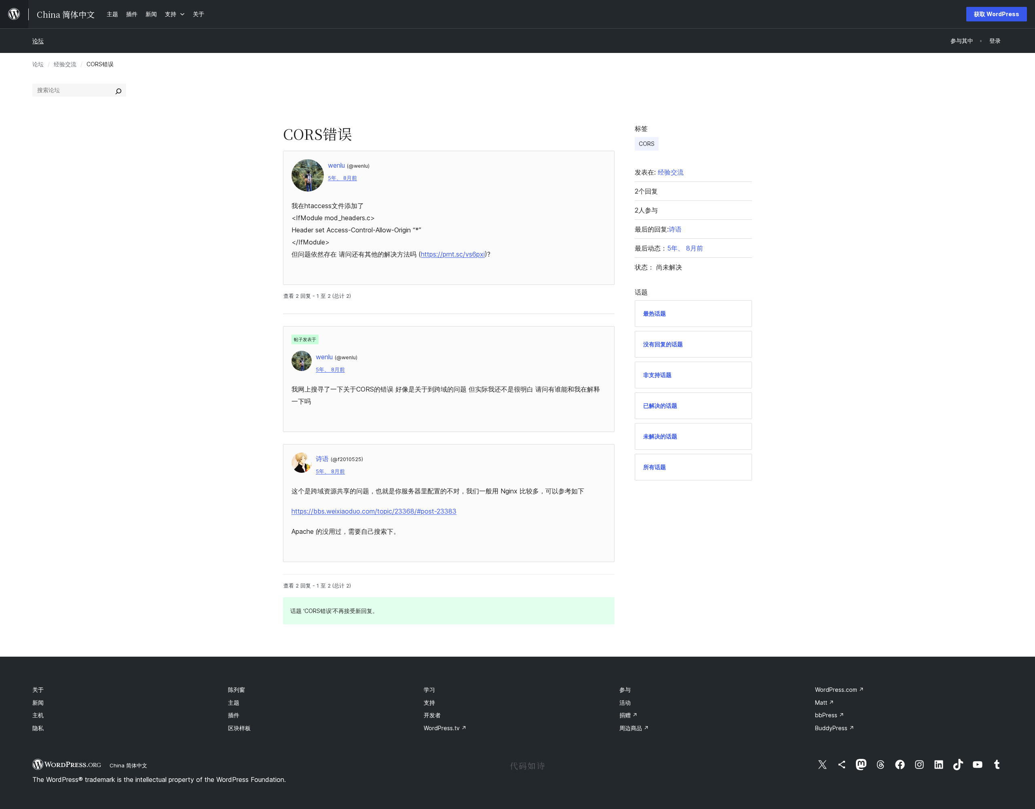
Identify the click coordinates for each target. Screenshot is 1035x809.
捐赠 (628, 715)
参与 (625, 689)
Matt (824, 702)
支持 (429, 702)
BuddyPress (834, 728)
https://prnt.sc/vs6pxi (453, 254)
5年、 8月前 (342, 178)
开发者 (432, 715)
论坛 (38, 40)
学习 (429, 689)
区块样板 (239, 728)
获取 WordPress (996, 14)
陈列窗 (236, 689)
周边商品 (634, 728)
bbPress (829, 715)
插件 (233, 715)
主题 (233, 702)
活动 (625, 702)
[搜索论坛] (118, 90)
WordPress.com (839, 689)
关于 (38, 689)
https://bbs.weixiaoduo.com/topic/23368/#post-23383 (373, 511)
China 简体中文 (128, 765)
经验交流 (65, 64)
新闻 (38, 702)
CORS (647, 143)
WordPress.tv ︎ (445, 728)
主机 (38, 715)
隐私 (38, 728)
